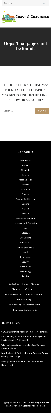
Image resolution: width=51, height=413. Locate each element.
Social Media (25, 266)
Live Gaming (25, 237)
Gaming (25, 203)
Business (25, 165)
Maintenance (25, 242)
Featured (25, 189)
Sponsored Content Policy (25, 310)
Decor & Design (25, 179)
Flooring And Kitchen (25, 199)
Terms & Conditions (33, 294)
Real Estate (25, 257)
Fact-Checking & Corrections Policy (24, 304)
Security (25, 261)
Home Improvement (25, 218)
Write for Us (30, 289)
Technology (25, 271)
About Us (35, 284)
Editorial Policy (24, 299)
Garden (25, 208)
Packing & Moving (25, 247)
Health (25, 213)
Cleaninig (25, 170)
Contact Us (14, 284)
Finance (25, 194)
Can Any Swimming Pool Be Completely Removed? (24, 331)
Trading (25, 276)
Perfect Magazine (21, 405)
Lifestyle (25, 232)
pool (25, 252)
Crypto (25, 175)
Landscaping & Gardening (25, 223)
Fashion (25, 184)
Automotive (25, 160)
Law (25, 228)
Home (25, 284)
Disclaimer (17, 289)
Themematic (39, 405)
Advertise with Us (13, 294)
